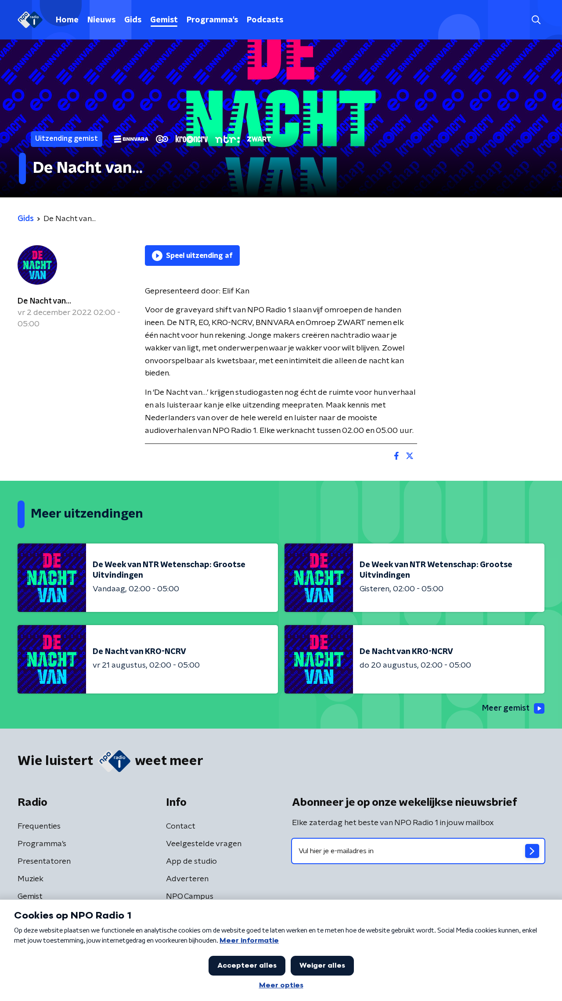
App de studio (191, 861)
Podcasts (265, 20)
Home (67, 20)
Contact (180, 826)
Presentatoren (44, 861)
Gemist (164, 20)
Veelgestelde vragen (203, 844)
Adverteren (187, 879)
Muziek (30, 879)
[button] (535, 20)
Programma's (212, 20)
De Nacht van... (44, 301)
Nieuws (101, 20)
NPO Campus (189, 897)
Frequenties (39, 826)
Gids (132, 20)
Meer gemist (506, 708)
